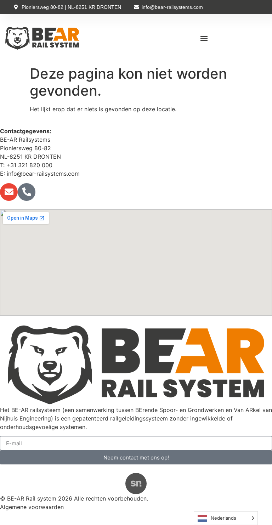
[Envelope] (9, 192)
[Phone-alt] (26, 192)
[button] (204, 38)
